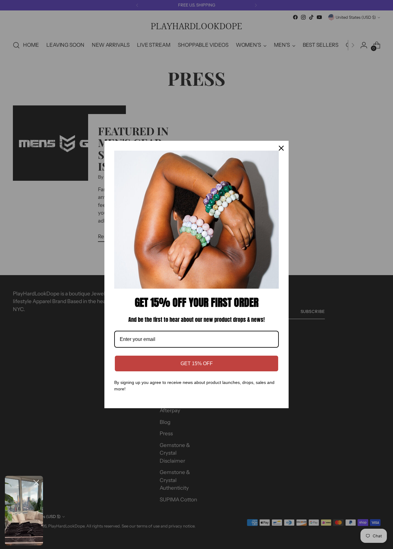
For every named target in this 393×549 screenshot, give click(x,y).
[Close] (281, 148)
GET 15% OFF (197, 363)
